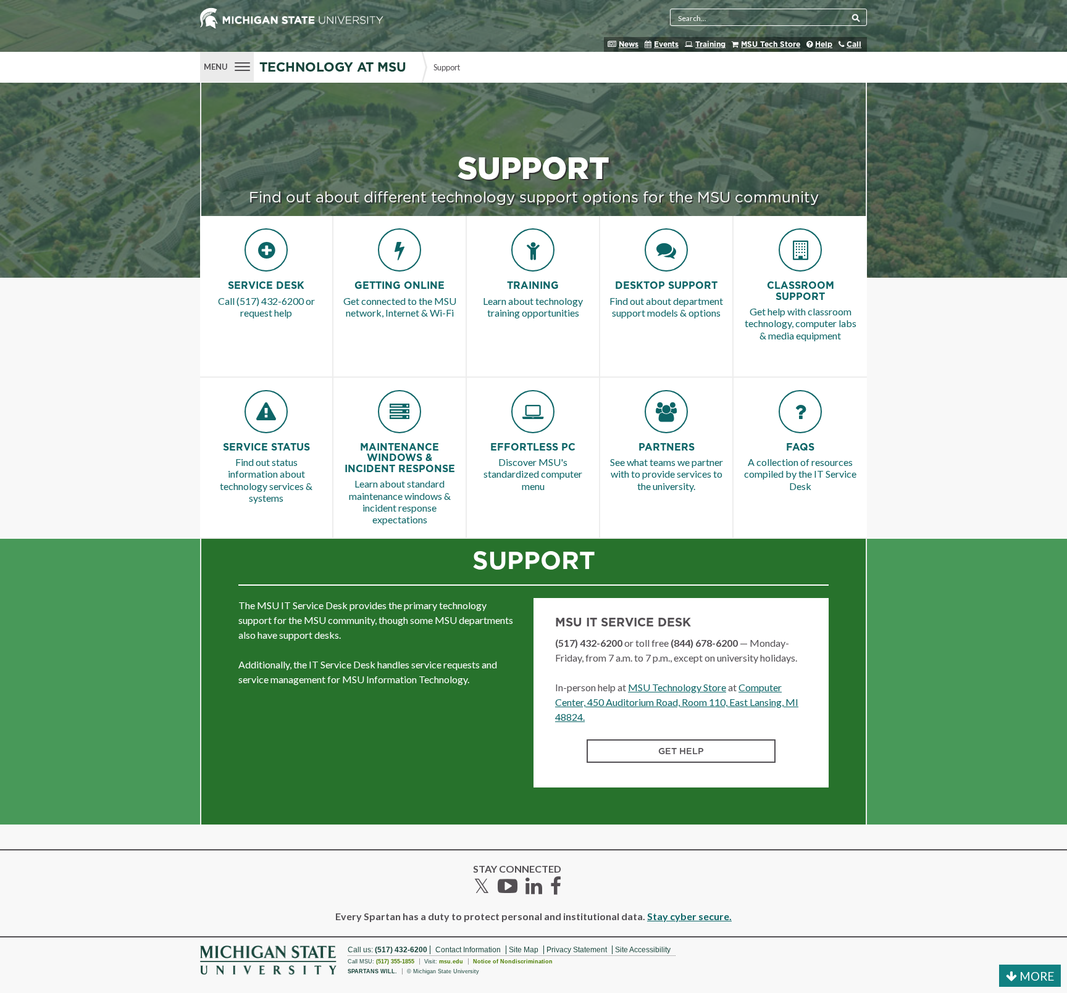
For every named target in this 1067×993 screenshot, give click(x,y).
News (628, 44)
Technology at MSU (332, 67)
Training (710, 44)
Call (854, 44)
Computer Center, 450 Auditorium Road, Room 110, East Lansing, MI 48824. (676, 702)
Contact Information (468, 949)
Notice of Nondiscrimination (513, 961)
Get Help (681, 751)
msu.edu (451, 961)
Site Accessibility (643, 949)
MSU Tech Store (770, 44)
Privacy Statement (576, 949)
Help (823, 44)
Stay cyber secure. (689, 916)
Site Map (523, 949)
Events (666, 44)
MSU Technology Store (677, 687)
